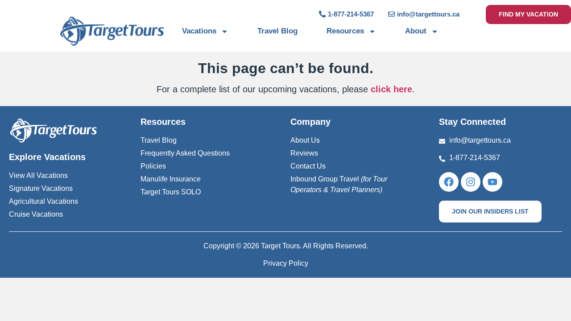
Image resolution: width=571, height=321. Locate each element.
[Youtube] (492, 182)
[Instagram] (470, 182)
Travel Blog (277, 31)
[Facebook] (449, 182)
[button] (490, 211)
